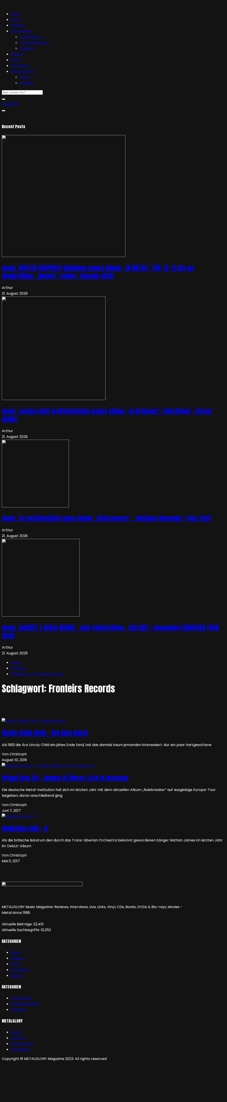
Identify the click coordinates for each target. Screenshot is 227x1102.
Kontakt (26, 82)
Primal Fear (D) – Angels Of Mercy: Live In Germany (65, 778)
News (15, 19)
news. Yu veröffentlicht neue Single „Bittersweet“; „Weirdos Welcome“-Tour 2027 (107, 518)
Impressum (20, 1049)
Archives (18, 668)
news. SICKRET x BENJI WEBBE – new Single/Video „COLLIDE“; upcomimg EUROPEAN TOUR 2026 (110, 631)
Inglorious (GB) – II (24, 828)
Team (25, 77)
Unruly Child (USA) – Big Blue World (45, 733)
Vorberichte (30, 36)
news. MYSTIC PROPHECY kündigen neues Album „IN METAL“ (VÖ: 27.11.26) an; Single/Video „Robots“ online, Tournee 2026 (98, 271)
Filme (15, 59)
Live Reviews (21, 31)
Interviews (20, 65)
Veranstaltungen (34, 42)
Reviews (18, 25)
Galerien (27, 48)
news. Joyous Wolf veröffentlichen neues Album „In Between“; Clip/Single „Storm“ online (107, 415)
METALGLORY (22, 71)
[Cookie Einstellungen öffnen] (35, 1097)
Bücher (17, 54)
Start (15, 13)
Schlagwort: (37, 674)
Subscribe (10, 103)
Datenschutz (22, 1043)
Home (16, 662)
